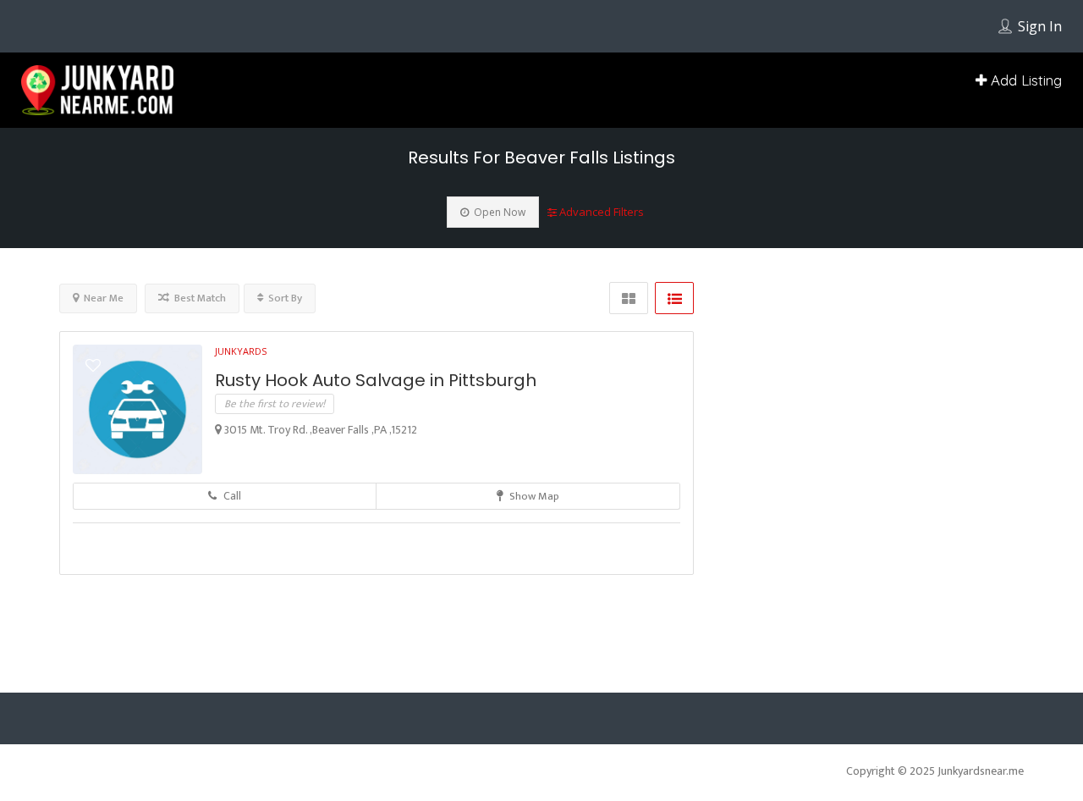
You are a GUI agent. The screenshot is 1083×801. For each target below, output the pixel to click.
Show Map (533, 534)
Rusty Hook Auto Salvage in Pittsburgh (375, 418)
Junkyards (241, 389)
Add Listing (1024, 80)
